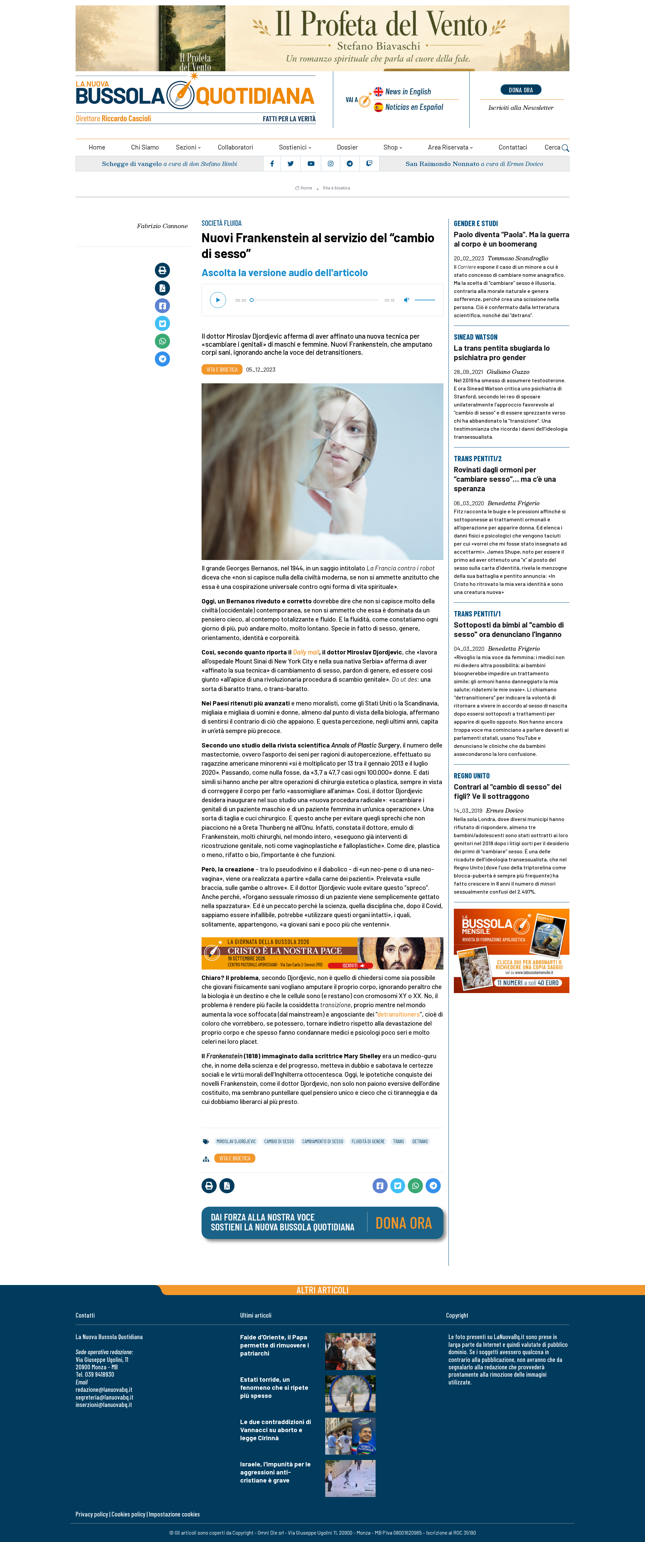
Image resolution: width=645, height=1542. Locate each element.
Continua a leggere (322, 195)
